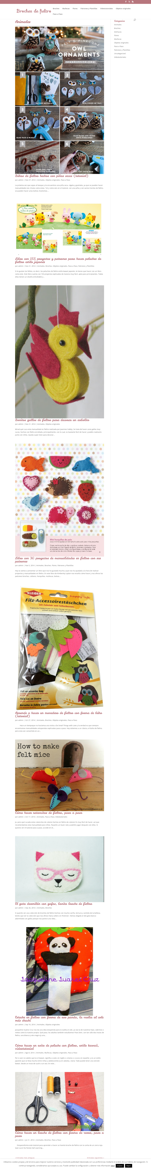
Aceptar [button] (120, 1166)
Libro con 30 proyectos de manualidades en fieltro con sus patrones (58, 559)
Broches (56, 9)
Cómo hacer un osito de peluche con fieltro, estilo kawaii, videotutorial (57, 1047)
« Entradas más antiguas (25, 1158)
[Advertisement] (132, 97)
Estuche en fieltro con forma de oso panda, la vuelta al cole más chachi (59, 1018)
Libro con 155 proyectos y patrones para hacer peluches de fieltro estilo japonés (58, 260)
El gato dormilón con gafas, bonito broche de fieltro (53, 904)
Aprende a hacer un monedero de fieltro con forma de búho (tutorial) (58, 714)
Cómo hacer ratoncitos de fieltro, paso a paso (48, 813)
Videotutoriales (106, 9)
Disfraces (118, 32)
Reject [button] (128, 1166)
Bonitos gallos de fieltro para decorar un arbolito (52, 420)
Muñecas (66, 9)
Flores (75, 9)
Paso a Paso (58, 14)
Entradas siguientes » (95, 1158)
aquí (113, 1165)
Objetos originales (123, 9)
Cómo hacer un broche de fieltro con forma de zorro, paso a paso (59, 1134)
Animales (41, 180)
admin (20, 180)
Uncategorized (120, 53)
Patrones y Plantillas (89, 9)
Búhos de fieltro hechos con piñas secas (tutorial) (51, 176)
